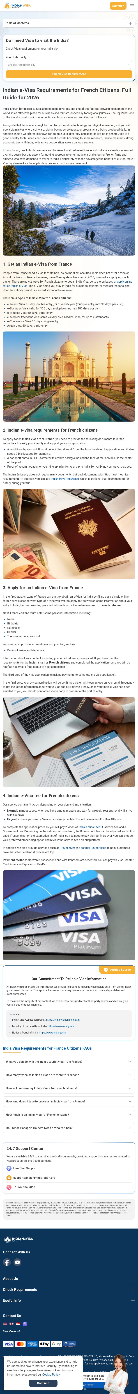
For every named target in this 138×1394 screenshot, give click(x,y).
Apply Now (118, 5)
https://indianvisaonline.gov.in (63, 1019)
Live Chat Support (25, 1168)
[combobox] (8, 65)
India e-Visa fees (89, 827)
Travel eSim (67, 848)
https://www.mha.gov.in (61, 1026)
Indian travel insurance (65, 478)
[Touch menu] (132, 6)
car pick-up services (93, 848)
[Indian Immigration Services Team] (17, 6)
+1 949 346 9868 (24, 1187)
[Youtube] (17, 1262)
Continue (43, 1383)
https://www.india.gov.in (52, 1032)
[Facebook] (7, 1262)
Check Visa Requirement (69, 74)
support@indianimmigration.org (34, 1177)
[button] (128, 1384)
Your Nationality (16, 57)
